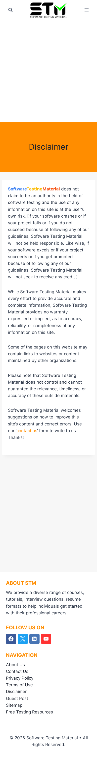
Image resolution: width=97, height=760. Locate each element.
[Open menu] (86, 10)
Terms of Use (19, 684)
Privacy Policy (19, 678)
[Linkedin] (34, 639)
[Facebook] (11, 639)
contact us (26, 430)
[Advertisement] (48, 70)
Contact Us (17, 671)
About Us (15, 664)
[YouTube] (46, 639)
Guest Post (17, 698)
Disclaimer (16, 691)
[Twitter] (23, 639)
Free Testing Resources (29, 711)
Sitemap (14, 705)
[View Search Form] (10, 9)
